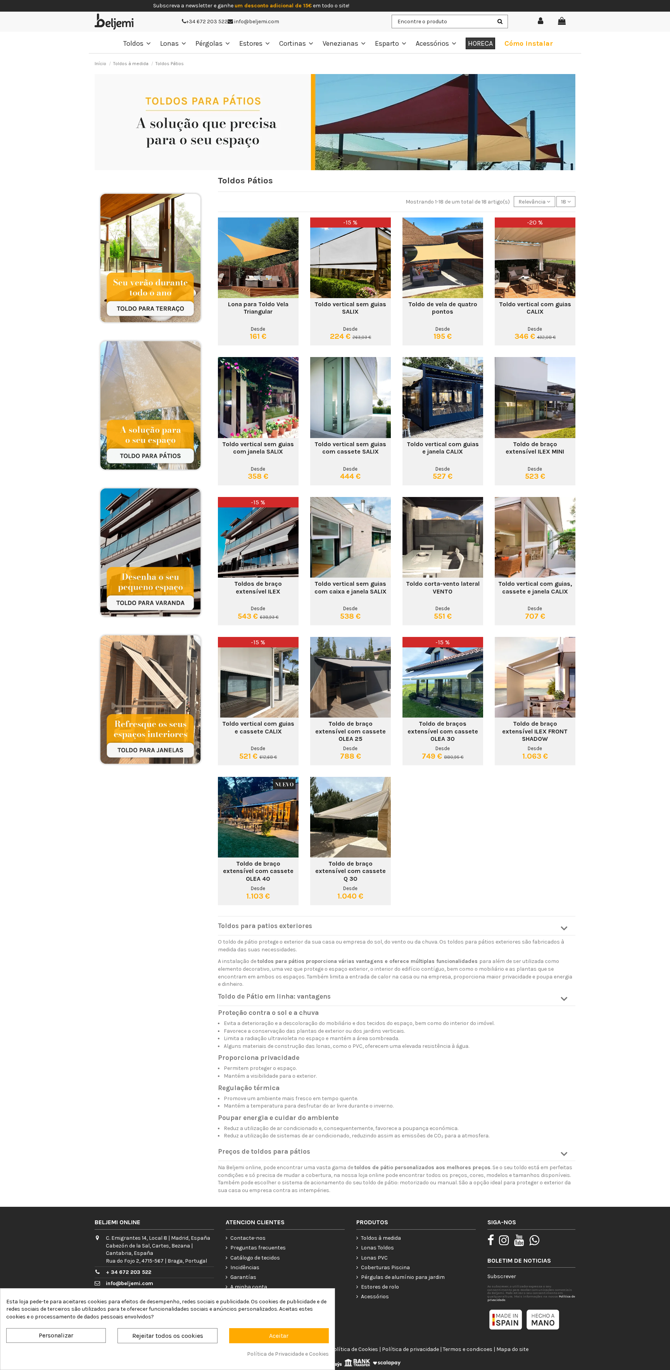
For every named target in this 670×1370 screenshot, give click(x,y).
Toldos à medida (381, 1238)
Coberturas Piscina (385, 1267)
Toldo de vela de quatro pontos (442, 307)
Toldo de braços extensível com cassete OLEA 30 (443, 731)
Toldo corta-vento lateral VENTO (443, 587)
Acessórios (375, 1296)
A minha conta (248, 1287)
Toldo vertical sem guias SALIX (350, 307)
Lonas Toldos (377, 1247)
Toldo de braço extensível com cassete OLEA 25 (350, 731)
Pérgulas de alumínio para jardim (403, 1277)
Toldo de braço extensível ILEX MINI (535, 447)
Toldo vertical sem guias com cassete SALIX (350, 447)
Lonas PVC (374, 1257)
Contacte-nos (248, 1238)
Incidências (244, 1267)
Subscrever (501, 1276)
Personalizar (56, 1335)
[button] (397, 928)
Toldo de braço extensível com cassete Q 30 (350, 871)
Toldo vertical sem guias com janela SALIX (258, 447)
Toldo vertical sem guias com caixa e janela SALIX (350, 587)
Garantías (243, 1277)
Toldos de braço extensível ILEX (258, 587)
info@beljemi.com (256, 21)
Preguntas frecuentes (258, 1247)
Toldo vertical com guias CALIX (535, 307)
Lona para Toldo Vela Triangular (258, 307)
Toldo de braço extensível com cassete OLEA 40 (258, 871)
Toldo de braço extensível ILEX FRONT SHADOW (535, 731)
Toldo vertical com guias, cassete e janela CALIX (535, 587)
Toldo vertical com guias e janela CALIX (443, 447)
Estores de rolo (380, 1287)
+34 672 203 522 (207, 21)
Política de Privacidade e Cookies (288, 1354)
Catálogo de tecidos (255, 1257)
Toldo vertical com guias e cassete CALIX (258, 727)
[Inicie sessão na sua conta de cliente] (541, 21)
